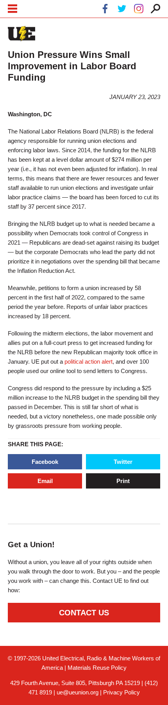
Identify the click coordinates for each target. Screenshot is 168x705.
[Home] (21, 33)
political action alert (88, 361)
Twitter (123, 461)
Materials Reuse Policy (97, 667)
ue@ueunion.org (77, 692)
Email (45, 481)
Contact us (84, 612)
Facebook (45, 461)
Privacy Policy (121, 692)
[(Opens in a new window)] (105, 10)
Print (123, 481)
